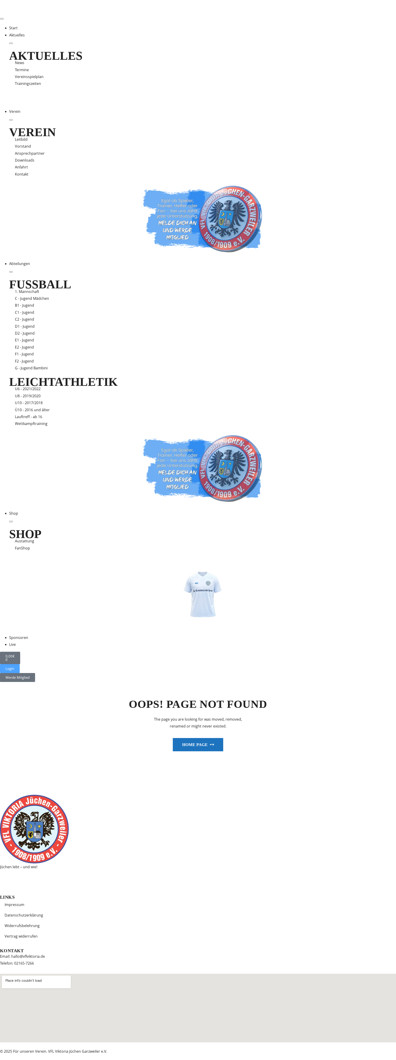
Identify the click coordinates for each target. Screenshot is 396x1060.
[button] (10, 668)
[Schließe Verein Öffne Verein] (11, 120)
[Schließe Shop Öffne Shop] (11, 521)
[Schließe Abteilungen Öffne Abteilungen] (11, 272)
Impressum (14, 904)
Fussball (40, 284)
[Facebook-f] (5, 880)
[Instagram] (18, 880)
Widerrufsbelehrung (22, 925)
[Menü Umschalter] (2, 18)
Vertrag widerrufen (21, 936)
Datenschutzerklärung (24, 915)
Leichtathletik (63, 381)
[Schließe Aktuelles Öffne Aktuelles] (11, 43)
